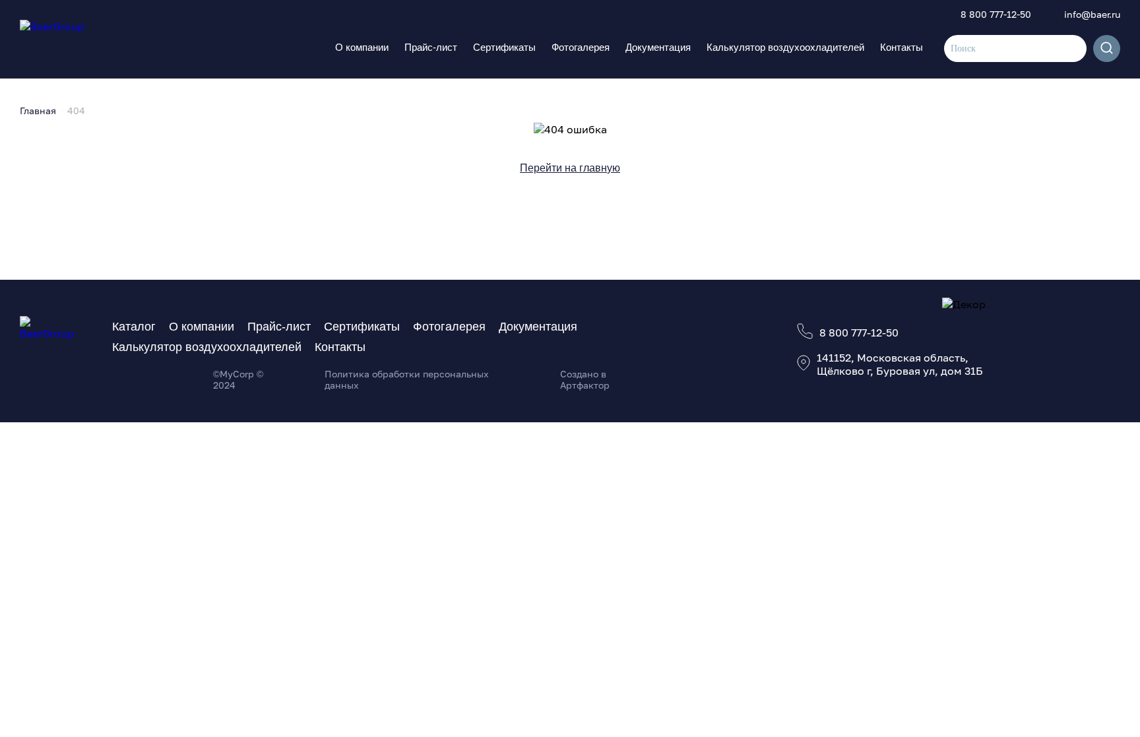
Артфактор (585, 385)
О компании (362, 47)
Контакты (901, 47)
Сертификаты (504, 47)
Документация (658, 47)
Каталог (134, 326)
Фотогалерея (581, 47)
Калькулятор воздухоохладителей (785, 47)
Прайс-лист (430, 47)
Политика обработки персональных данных (407, 379)
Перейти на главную (570, 168)
